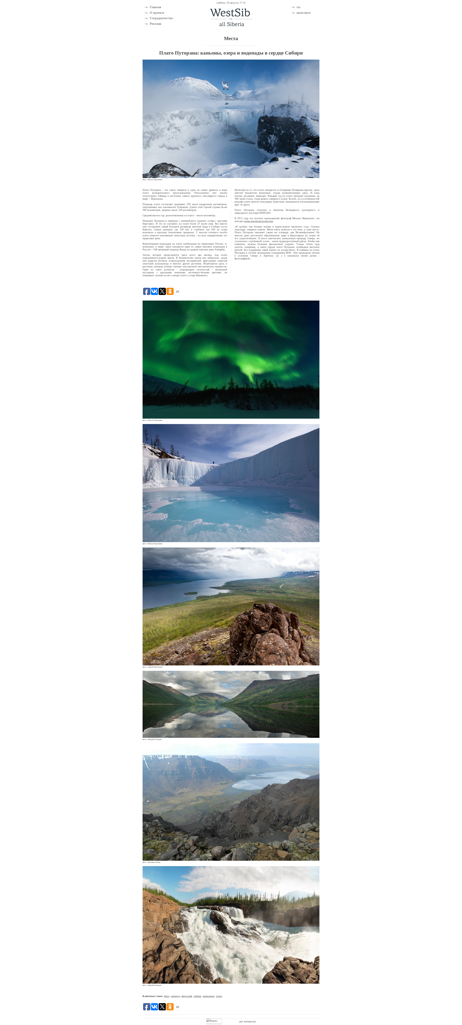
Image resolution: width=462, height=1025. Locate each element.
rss (298, 7)
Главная (155, 7)
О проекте (157, 12)
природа (175, 996)
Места (231, 38)
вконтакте (304, 12)
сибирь (197, 996)
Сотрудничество (161, 18)
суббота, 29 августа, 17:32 (231, 2)
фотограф (187, 996)
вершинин (208, 996)
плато (219, 996)
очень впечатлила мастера (258, 221)
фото (166, 996)
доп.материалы (247, 1021)
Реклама (155, 23)
